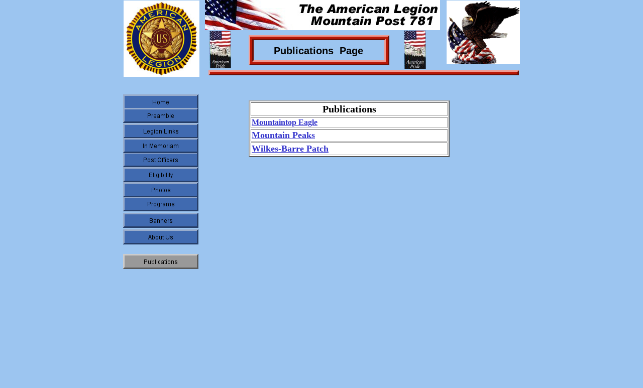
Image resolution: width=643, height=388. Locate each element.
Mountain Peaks (283, 135)
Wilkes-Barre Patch (290, 149)
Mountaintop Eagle (284, 122)
